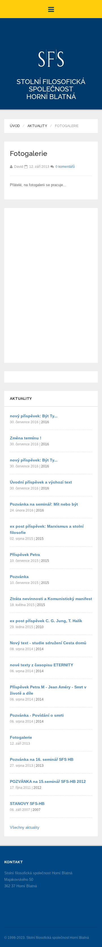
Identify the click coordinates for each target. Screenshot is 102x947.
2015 (40, 539)
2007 (37, 810)
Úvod (15, 126)
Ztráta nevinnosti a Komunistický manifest (51, 598)
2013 (40, 766)
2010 (40, 627)
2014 (40, 649)
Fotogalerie (21, 737)
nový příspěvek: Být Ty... (34, 416)
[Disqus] (51, 284)
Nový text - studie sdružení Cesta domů (48, 643)
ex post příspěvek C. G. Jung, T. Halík (46, 621)
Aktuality (37, 126)
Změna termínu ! (25, 438)
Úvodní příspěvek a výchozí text (41, 482)
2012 (37, 788)
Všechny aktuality (24, 827)
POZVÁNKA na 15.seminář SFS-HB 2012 (48, 781)
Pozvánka (19, 576)
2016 (45, 422)
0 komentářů (65, 167)
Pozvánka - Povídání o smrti (37, 715)
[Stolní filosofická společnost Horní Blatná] (51, 58)
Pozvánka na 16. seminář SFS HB (41, 759)
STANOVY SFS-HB (27, 803)
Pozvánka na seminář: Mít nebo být (44, 504)
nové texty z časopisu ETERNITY (41, 665)
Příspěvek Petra (25, 554)
